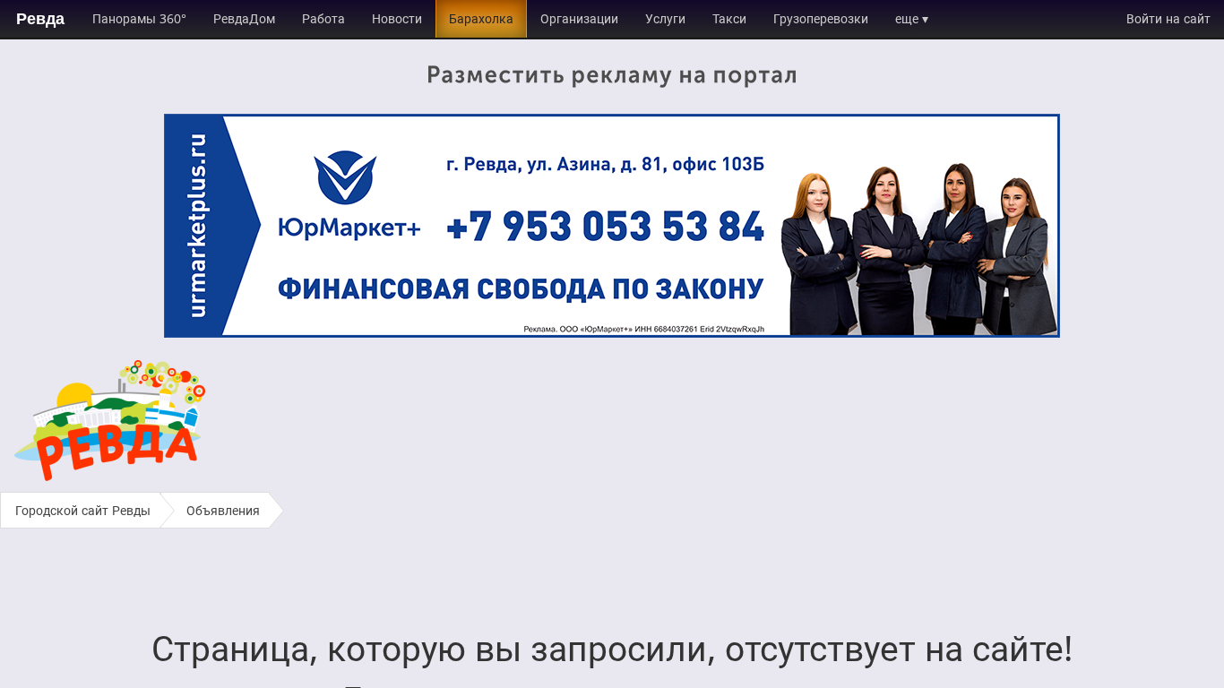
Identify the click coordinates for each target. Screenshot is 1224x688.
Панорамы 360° (139, 18)
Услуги (665, 18)
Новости (397, 18)
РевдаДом (244, 18)
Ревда (40, 19)
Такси (729, 18)
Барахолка (481, 18)
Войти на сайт (1168, 18)
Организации (579, 18)
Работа (323, 18)
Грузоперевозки (820, 18)
